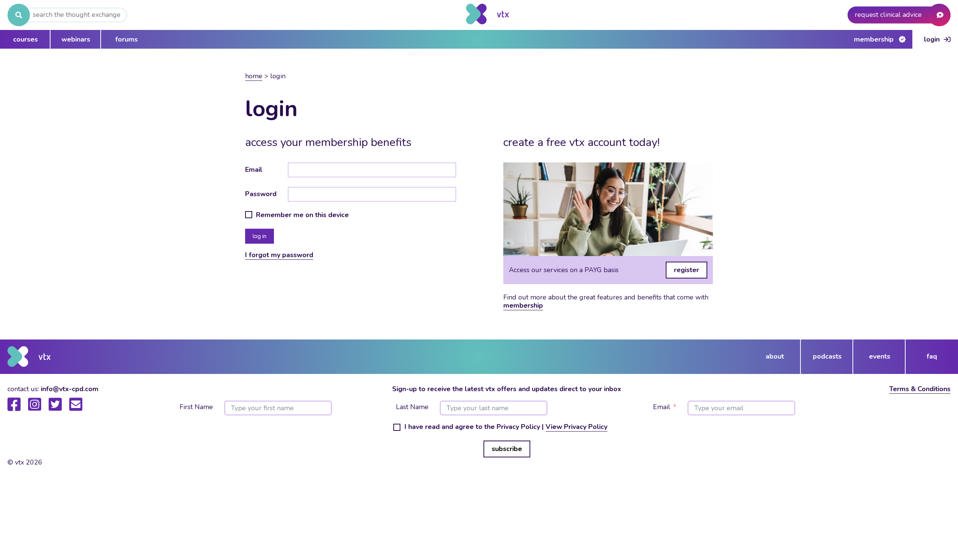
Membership (874, 39)
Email (253, 169)
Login (932, 39)
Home (253, 75)
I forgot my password (279, 254)
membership (523, 305)
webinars (75, 39)
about (775, 356)
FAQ (932, 356)
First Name (196, 407)
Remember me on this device (302, 215)
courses (25, 39)
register (686, 269)
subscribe (507, 448)
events (879, 356)
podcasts (827, 356)
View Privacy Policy (576, 426)
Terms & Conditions (920, 388)
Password (261, 193)
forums (126, 39)
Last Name (412, 407)
